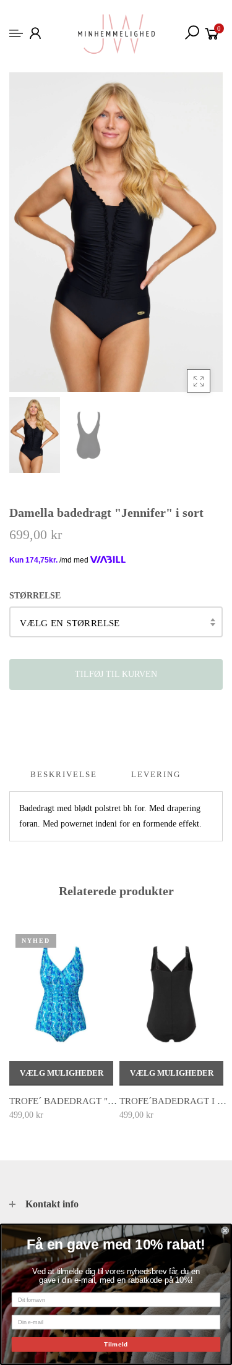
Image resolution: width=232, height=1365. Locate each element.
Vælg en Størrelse (70, 623)
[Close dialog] (225, 1231)
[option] (116, 232)
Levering (156, 774)
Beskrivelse (63, 774)
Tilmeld (116, 1344)
